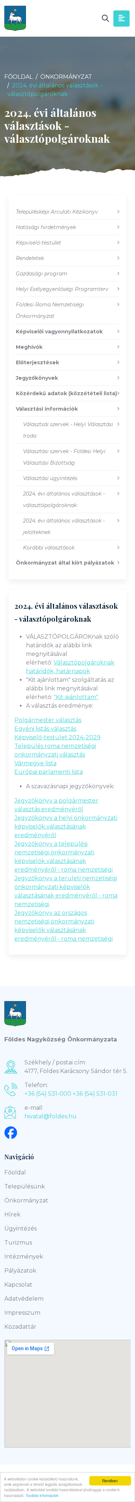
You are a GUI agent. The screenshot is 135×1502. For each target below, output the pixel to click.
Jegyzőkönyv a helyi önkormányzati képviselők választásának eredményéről (65, 826)
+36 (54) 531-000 (47, 1093)
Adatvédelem (24, 1298)
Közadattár (20, 1326)
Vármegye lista (35, 763)
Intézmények (23, 1256)
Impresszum (22, 1312)
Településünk (24, 1186)
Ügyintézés (20, 1228)
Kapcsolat (18, 1284)
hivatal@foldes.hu (50, 1116)
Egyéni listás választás (45, 728)
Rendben (110, 1480)
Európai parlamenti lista (48, 771)
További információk (42, 1495)
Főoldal (18, 76)
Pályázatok (20, 1270)
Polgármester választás (47, 720)
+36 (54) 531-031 (95, 1093)
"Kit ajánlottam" (76, 697)
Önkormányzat (66, 76)
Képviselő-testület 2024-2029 (57, 737)
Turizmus (18, 1242)
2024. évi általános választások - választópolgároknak (66, 612)
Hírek (12, 1214)
